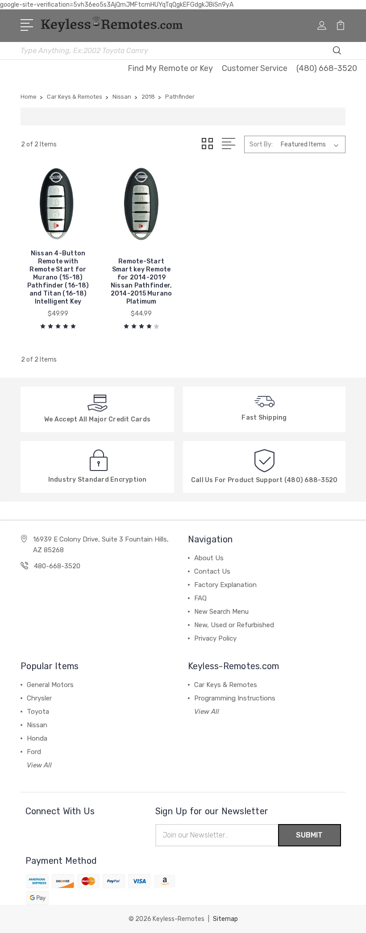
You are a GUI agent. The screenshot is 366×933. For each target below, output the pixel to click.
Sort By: (261, 144)
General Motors (50, 685)
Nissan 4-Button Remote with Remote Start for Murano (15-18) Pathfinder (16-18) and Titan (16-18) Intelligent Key (58, 277)
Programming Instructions (234, 698)
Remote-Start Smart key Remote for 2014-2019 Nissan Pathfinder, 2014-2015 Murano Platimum (141, 281)
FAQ (200, 598)
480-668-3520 (57, 566)
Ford (34, 752)
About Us (209, 558)
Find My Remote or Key (170, 68)
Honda (37, 738)
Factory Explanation (225, 585)
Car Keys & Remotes (225, 685)
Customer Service (254, 68)
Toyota (38, 712)
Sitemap (225, 919)
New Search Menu (221, 612)
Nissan (37, 725)
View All (39, 765)
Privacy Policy (215, 638)
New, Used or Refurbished (234, 625)
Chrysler (39, 698)
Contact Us (212, 571)
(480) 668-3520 (326, 68)
